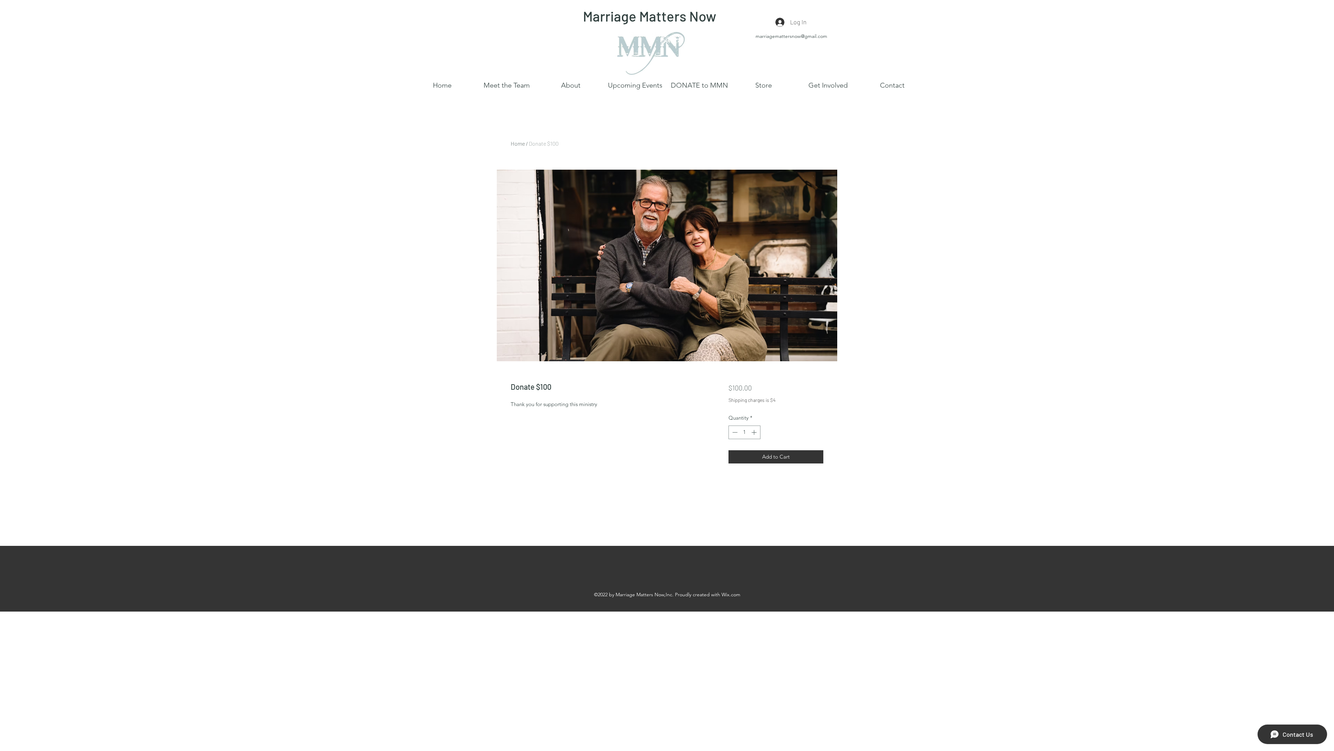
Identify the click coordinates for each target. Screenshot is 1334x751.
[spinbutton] (744, 432)
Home (518, 143)
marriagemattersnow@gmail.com (791, 36)
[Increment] (754, 432)
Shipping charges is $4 (751, 400)
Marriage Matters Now (649, 16)
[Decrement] (734, 432)
